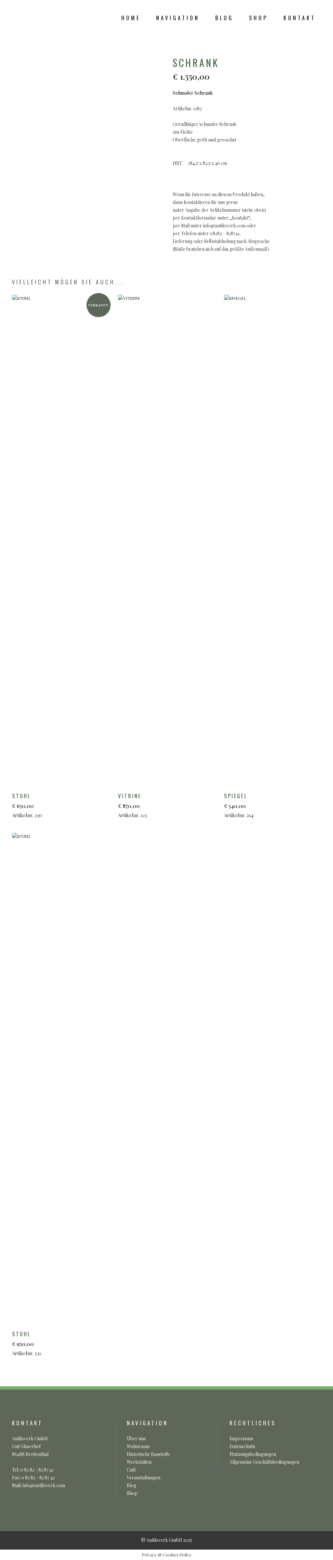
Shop (132, 1493)
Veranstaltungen (143, 1477)
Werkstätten (139, 1462)
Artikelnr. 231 (26, 1343)
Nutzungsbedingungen (253, 1454)
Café (131, 1470)
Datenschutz (242, 1446)
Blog (131, 1485)
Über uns (136, 1438)
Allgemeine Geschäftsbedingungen (264, 1462)
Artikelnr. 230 (27, 805)
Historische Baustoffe (148, 1454)
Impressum (241, 1438)
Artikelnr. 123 (132, 805)
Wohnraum (138, 1446)
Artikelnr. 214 (238, 805)
